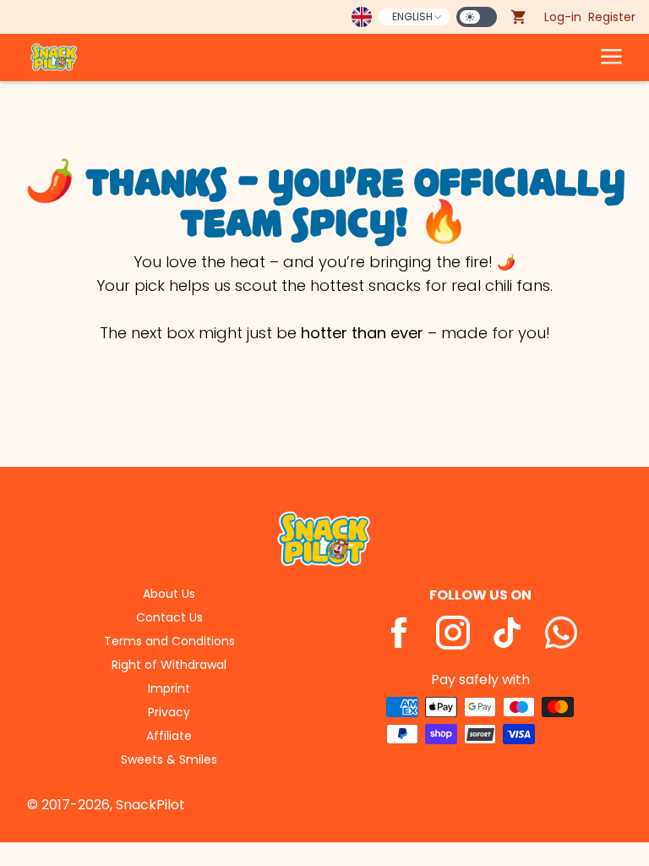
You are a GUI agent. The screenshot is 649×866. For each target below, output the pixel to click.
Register (611, 16)
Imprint (169, 688)
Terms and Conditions (169, 641)
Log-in (562, 16)
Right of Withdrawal (169, 664)
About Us (169, 593)
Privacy (169, 712)
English (412, 16)
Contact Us (169, 617)
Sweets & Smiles (169, 759)
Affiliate (169, 735)
